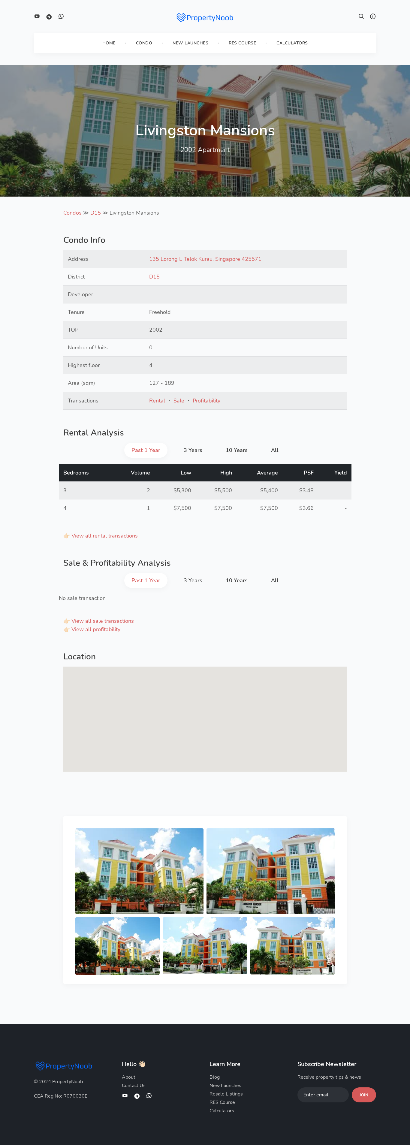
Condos (72, 212)
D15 (95, 212)
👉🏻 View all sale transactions (98, 621)
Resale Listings (226, 1094)
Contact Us (134, 1085)
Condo (144, 43)
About (128, 1077)
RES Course (242, 43)
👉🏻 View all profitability (91, 629)
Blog (215, 1077)
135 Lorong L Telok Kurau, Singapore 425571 (205, 259)
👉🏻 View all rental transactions (100, 535)
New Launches (190, 43)
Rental (157, 400)
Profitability (206, 400)
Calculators (292, 43)
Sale (178, 400)
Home (109, 43)
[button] (361, 17)
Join (364, 1095)
